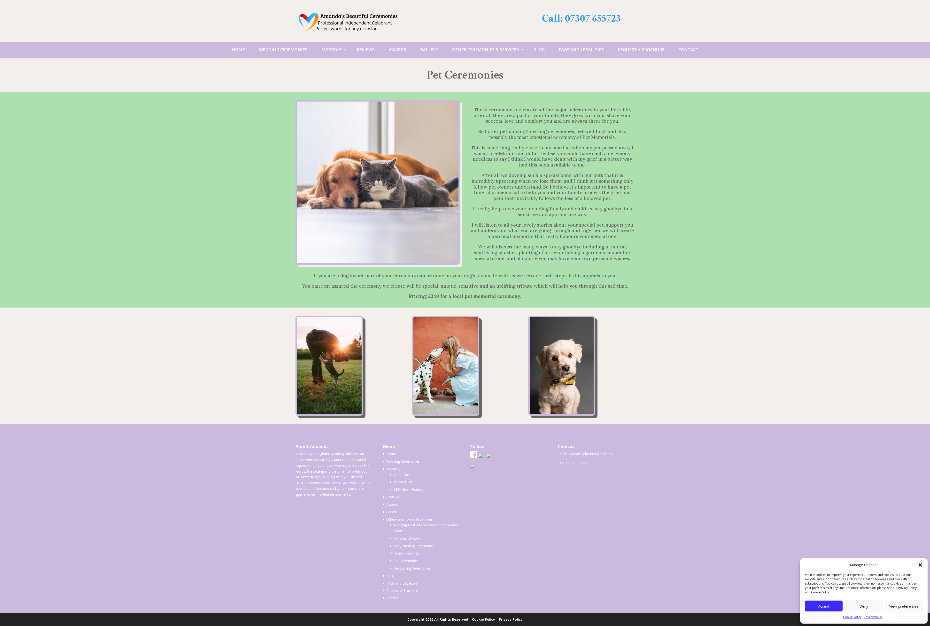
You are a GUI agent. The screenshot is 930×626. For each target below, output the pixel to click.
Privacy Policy (873, 617)
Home (238, 49)
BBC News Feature (408, 489)
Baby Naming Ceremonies (413, 546)
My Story (331, 49)
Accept (823, 606)
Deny (864, 606)
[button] (920, 565)
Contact (688, 49)
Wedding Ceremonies (283, 49)
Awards (397, 49)
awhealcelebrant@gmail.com (590, 454)
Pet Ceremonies (405, 560)
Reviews (366, 49)
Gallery (429, 49)
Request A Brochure (641, 49)
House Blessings (406, 553)
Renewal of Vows (406, 538)
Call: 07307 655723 (581, 18)
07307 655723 (576, 463)
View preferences (904, 606)
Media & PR (402, 482)
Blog (539, 49)
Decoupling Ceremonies (412, 568)
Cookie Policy (852, 617)
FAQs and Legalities (581, 49)
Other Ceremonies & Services (485, 49)
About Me (401, 474)
